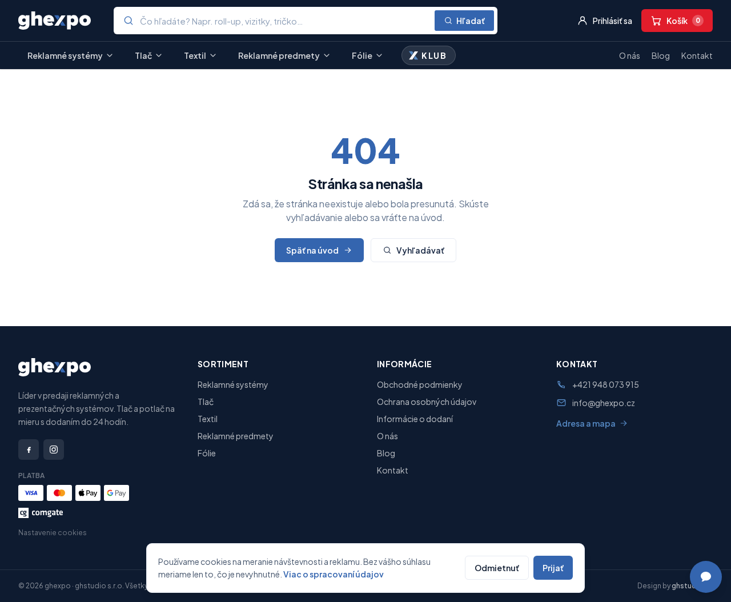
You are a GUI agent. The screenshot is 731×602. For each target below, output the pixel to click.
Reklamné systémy (65, 55)
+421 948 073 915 (605, 384)
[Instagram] (53, 449)
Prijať (553, 568)
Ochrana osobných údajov (426, 401)
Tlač (143, 55)
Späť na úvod (312, 250)
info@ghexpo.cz (603, 403)
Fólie (362, 55)
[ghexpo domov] (54, 20)
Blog (661, 55)
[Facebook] (28, 449)
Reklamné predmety (279, 55)
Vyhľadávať (420, 250)
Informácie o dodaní (415, 419)
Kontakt (697, 55)
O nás (629, 55)
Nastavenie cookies (52, 532)
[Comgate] (40, 513)
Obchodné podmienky (420, 384)
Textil (195, 55)
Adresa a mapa (586, 423)
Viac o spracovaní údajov (333, 574)
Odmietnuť (497, 568)
